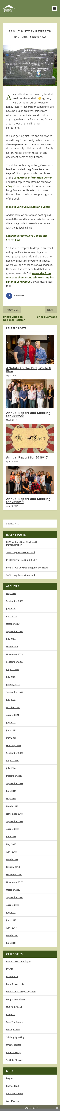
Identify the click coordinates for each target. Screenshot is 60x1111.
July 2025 (11, 608)
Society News (38, 37)
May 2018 (11, 844)
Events (9, 968)
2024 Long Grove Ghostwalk (20, 575)
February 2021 (13, 745)
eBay (9, 186)
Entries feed (12, 1085)
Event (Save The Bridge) (18, 961)
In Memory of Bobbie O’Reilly (21, 559)
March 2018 (12, 859)
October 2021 (13, 707)
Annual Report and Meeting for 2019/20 (28, 414)
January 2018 (13, 866)
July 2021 (11, 722)
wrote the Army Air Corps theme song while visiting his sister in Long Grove (30, 277)
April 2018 (11, 851)
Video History (13, 1052)
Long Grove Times (15, 999)
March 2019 (12, 806)
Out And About (14, 1006)
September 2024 (14, 631)
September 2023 (14, 661)
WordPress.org (14, 1101)
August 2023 (12, 669)
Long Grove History (16, 984)
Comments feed (14, 1093)
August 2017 (12, 904)
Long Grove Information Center (33, 177)
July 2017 (11, 912)
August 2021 (12, 714)
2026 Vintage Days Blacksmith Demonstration (22, 543)
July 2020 (11, 768)
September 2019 (14, 783)
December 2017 (14, 874)
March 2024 (12, 646)
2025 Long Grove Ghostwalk (20, 552)
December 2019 (14, 775)
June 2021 (11, 730)
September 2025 (14, 601)
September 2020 (14, 752)
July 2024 (11, 639)
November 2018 (14, 813)
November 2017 (14, 882)
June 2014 (11, 942)
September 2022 (14, 692)
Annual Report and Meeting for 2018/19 (28, 500)
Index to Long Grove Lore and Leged (28, 206)
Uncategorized (13, 1044)
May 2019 (11, 798)
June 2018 (11, 836)
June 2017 (11, 920)
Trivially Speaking (15, 1037)
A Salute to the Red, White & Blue (28, 369)
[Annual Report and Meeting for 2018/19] (30, 480)
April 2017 (11, 927)
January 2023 (13, 684)
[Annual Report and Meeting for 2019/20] (30, 393)
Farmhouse (12, 976)
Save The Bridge (14, 1022)
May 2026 (11, 593)
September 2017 (14, 897)
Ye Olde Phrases (14, 1059)
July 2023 (11, 676)
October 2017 (13, 889)
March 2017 (12, 935)
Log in (9, 1078)
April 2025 (11, 616)
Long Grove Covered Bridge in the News (27, 567)
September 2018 (14, 821)
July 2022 (11, 699)
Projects (10, 1014)
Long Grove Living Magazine (21, 991)
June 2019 (11, 790)
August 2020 (12, 760)
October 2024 (13, 623)
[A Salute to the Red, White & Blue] (30, 349)
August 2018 (12, 828)
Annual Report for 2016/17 (27, 457)
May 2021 (11, 737)
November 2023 (14, 654)
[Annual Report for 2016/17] (30, 438)
